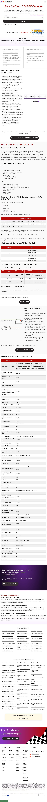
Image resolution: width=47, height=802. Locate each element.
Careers (3, 767)
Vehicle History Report (17, 769)
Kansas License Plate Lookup (8, 701)
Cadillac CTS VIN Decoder (22, 631)
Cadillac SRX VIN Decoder (36, 636)
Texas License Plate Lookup (37, 689)
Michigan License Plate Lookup (23, 669)
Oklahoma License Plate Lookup (38, 665)
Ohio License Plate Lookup (36, 662)
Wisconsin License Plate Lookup (37, 707)
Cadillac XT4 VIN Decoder (36, 643)
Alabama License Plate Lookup (8, 662)
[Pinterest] (44, 751)
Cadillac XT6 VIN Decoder (36, 648)
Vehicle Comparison (11, 751)
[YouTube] (37, 751)
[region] (23, 222)
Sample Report (3, 764)
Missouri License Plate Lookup (23, 679)
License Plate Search (18, 751)
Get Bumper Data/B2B (25, 751)
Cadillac (12, 725)
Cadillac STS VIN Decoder (36, 638)
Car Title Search (17, 764)
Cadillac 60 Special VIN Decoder (8, 631)
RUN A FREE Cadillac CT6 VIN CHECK (24, 138)
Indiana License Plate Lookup (8, 696)
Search (23, 21)
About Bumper (3, 751)
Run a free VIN (10, 584)
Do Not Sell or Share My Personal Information (25, 778)
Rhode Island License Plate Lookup (36, 675)
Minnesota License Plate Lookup (22, 672)
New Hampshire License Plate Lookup (23, 690)
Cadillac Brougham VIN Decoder (8, 638)
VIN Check (11, 760)
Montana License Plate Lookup (23, 681)
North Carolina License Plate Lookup (23, 704)
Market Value (11, 754)
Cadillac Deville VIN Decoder (22, 633)
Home (2, 725)
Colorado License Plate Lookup (8, 675)
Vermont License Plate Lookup (37, 694)
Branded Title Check (18, 759)
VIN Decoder (6, 725)
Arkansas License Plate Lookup (8, 670)
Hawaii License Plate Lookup (8, 689)
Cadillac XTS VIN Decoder (36, 651)
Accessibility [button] (4, 795)
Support (24, 754)
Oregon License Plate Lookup (37, 667)
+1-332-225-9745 (35, 754)
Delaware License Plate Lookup (8, 681)
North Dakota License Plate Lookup (22, 708)
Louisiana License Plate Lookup (8, 706)
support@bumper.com (36, 756)
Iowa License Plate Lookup (7, 699)
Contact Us (25, 757)
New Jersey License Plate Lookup (22, 694)
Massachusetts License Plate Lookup (23, 666)
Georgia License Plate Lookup (8, 686)
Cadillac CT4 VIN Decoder (7, 646)
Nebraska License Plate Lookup (23, 684)
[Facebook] (33, 751)
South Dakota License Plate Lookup (37, 682)
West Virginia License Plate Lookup (36, 704)
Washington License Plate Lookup (36, 700)
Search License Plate (24, 350)
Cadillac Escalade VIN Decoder (23, 643)
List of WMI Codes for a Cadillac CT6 (10, 55)
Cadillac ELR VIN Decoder (22, 641)
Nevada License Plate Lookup (23, 686)
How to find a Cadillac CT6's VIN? (33, 58)
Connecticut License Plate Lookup (7, 678)
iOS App (3, 754)
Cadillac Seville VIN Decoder (37, 633)
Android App (4, 757)
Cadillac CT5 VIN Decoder (7, 648)
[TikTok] (35, 751)
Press (3, 770)
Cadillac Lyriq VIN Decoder (36, 631)
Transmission (6, 207)
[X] (39, 751)
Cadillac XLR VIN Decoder (36, 641)
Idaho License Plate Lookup (8, 691)
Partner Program (24, 764)
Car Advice (4, 760)
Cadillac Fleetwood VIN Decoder (23, 650)
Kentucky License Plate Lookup (9, 704)
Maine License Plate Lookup (8, 709)
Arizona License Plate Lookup (8, 667)
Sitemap (24, 773)
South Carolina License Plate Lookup (37, 678)
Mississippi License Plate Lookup (22, 676)
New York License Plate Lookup (23, 700)
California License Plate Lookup (8, 672)
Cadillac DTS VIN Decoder (22, 636)
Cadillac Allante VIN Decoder (8, 633)
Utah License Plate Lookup (37, 692)
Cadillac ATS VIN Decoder (7, 636)
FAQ (23, 760)
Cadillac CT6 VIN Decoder (7, 651)
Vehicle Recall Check (18, 755)
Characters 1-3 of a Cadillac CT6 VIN (10, 53)
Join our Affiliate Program (24, 769)
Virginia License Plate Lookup (37, 697)
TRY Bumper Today (11, 738)
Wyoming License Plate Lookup (37, 709)
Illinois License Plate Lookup (8, 694)
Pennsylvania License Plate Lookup (36, 671)
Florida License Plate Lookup (8, 684)
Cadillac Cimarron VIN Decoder (8, 643)
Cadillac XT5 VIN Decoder (36, 646)
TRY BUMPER (24, 302)
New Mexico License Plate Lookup (22, 697)
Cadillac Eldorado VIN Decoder (23, 638)
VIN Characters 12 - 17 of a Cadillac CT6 (35, 56)
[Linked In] (42, 751)
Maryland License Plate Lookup (23, 662)
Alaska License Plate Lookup (8, 665)
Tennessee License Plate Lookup (36, 686)
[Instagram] (31, 751)
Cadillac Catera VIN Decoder (8, 641)
